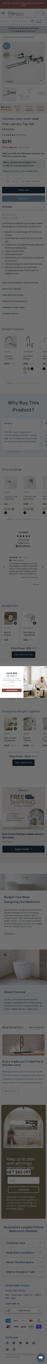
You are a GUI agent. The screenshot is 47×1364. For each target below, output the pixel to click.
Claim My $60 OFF (11, 690)
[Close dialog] (45, 667)
